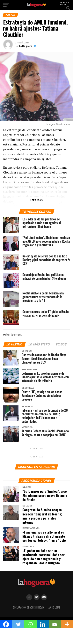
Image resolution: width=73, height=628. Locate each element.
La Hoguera (25, 46)
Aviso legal (54, 607)
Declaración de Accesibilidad (28, 607)
